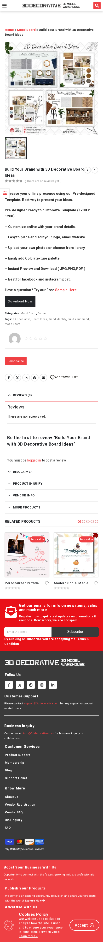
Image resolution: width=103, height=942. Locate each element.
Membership (14, 762)
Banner (42, 313)
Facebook (8, 377)
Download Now (20, 301)
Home (9, 30)
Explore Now (33, 900)
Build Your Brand (78, 319)
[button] (97, 5)
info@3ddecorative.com (38, 733)
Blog (8, 770)
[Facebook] (9, 685)
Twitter (17, 377)
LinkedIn (26, 377)
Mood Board (26, 30)
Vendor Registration (20, 804)
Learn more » (28, 936)
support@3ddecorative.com (41, 703)
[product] (27, 555)
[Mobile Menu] (4, 5)
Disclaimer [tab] (23, 472)
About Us (11, 797)
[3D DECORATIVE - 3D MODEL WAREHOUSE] (51, 5)
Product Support (17, 755)
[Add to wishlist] (47, 583)
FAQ (8, 827)
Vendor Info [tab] (24, 495)
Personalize (16, 361)
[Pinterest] (31, 685)
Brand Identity (57, 319)
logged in (34, 460)
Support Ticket (16, 778)
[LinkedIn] (53, 685)
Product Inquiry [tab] (28, 483)
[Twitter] (20, 685)
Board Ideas (39, 319)
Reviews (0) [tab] (22, 395)
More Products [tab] (26, 507)
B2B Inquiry (13, 820)
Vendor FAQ (14, 812)
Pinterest (35, 377)
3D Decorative (21, 319)
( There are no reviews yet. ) (43, 181)
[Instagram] (42, 685)
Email (43, 377)
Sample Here (66, 290)
